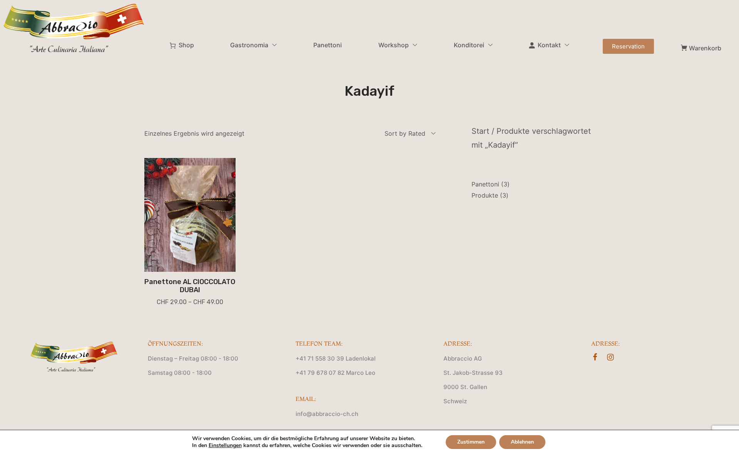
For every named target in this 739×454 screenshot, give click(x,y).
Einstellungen (225, 445)
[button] (628, 46)
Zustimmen (471, 442)
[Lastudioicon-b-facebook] (595, 357)
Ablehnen (522, 442)
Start (480, 131)
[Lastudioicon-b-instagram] (610, 357)
